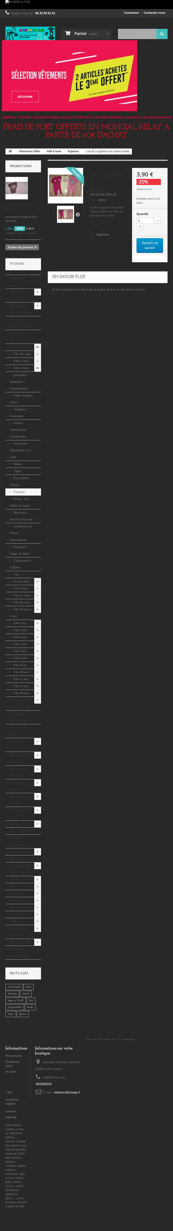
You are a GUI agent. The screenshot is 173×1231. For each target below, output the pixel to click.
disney (12, 993)
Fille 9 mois (21, 588)
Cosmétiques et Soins (20, 813)
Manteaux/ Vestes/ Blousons (21, 516)
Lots (16, 574)
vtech (26, 993)
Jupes (17, 471)
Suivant (77, 214)
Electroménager (21, 907)
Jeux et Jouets (20, 851)
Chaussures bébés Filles (18, 717)
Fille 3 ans (20, 623)
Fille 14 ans (21, 686)
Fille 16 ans (21, 693)
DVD (13, 886)
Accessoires (21, 581)
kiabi (30, 1007)
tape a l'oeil (16, 1000)
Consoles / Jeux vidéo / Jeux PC (21, 869)
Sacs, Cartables (20, 831)
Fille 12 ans (21, 679)
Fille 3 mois (21, 361)
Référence (97, 189)
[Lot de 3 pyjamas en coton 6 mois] (65, 214)
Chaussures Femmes (18, 800)
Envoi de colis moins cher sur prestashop (110, 1039)
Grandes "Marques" (17, 841)
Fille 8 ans (20, 658)
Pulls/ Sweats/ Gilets (21, 399)
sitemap (10, 1117)
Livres (14, 879)
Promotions (21, 166)
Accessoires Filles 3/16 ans (20, 703)
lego (11, 1014)
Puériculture (18, 893)
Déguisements (20, 858)
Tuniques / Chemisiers (18, 413)
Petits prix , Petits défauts (19, 952)
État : (93, 200)
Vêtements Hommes (17, 745)
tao (31, 1000)
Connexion (131, 12)
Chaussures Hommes (18, 772)
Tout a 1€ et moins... (18, 282)
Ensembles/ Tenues (19, 481)
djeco (23, 1014)
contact (10, 1111)
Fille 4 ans (20, 630)
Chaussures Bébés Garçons (20, 323)
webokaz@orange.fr (67, 1092)
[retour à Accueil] (10, 151)
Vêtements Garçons (17, 295)
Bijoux (14, 824)
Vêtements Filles (21, 347)
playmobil (15, 1007)
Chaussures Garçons (18, 337)
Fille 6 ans (20, 644)
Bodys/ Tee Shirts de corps (20, 502)
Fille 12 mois (21, 595)
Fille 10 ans (21, 672)
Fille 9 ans (20, 665)
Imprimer (103, 234)
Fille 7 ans (20, 651)
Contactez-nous (154, 12)
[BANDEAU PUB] (86, 4)
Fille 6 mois (21, 368)
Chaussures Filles (18, 731)
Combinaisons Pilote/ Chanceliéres (21, 533)
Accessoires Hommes (18, 758)
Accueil (10, 1071)
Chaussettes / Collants (21, 564)
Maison (15, 900)
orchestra (14, 986)
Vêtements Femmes (17, 786)
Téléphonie (17, 921)
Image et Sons (20, 914)
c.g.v (8, 1092)
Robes (17, 464)
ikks (29, 986)
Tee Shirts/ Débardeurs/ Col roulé (20, 450)
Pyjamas (19, 492)
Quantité (142, 214)
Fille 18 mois (21, 602)
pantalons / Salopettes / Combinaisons (19, 381)
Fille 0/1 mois (22, 354)
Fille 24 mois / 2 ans (21, 613)
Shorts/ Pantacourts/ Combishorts (18, 429)
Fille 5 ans (20, 637)
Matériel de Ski (20, 942)
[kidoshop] (30, 33)
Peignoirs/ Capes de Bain (19, 550)
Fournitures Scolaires (18, 932)
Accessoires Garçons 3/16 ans (22, 309)
